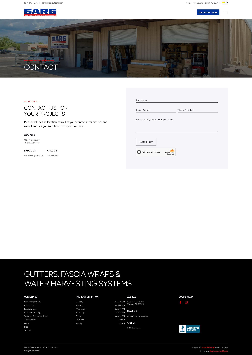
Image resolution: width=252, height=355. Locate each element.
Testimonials (30, 319)
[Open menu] (225, 12)
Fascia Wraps (30, 309)
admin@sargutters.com (137, 316)
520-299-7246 (31, 3)
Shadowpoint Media (218, 351)
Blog (26, 327)
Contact (27, 330)
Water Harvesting (32, 312)
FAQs (26, 323)
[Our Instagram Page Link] (180, 302)
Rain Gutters (30, 305)
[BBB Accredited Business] (189, 329)
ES (226, 2)
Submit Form (146, 141)
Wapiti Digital (208, 347)
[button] (208, 12)
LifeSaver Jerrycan (32, 302)
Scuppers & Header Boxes (36, 316)
